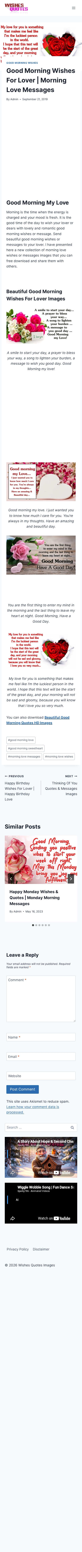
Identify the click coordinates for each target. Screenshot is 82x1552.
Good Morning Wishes (22, 62)
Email (14, 1057)
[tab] (33, 925)
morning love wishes (59, 756)
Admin (14, 99)
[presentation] (41, 860)
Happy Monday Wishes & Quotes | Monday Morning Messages (35, 897)
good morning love (21, 740)
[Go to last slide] (11, 879)
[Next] (71, 879)
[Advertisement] (41, 149)
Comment (17, 980)
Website (14, 1076)
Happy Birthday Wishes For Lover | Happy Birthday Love (19, 788)
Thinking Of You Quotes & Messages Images (61, 785)
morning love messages (24, 756)
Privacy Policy (18, 1249)
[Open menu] (73, 8)
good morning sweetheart (25, 748)
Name (14, 1037)
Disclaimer (41, 1249)
